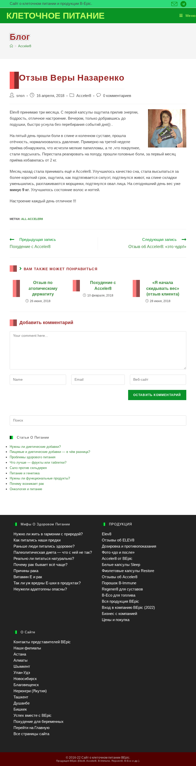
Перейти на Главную (32, 727)
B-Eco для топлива (118, 595)
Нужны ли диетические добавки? (35, 447)
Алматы (21, 660)
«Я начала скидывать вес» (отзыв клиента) (162, 288)
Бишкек (20, 709)
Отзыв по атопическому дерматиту (43, 288)
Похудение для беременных (39, 721)
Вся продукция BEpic (120, 601)
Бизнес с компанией (119, 613)
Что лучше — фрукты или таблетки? (38, 462)
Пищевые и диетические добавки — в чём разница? (50, 452)
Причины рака (26, 571)
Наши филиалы (27, 648)
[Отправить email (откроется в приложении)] (174, 4)
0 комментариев (117, 96)
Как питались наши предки (37, 540)
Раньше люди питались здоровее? (44, 546)
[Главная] (11, 46)
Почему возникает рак (27, 484)
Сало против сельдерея (28, 468)
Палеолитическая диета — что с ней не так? (53, 552)
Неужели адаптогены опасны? (40, 589)
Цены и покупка (115, 619)
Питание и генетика (25, 473)
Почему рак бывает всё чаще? (40, 564)
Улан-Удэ (22, 672)
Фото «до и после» (118, 552)
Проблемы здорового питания (32, 457)
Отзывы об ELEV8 (118, 540)
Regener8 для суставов (122, 589)
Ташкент (21, 697)
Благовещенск (26, 685)
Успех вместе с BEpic (33, 715)
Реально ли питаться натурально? (44, 558)
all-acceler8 (32, 218)
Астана (20, 654)
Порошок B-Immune (119, 583)
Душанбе (22, 703)
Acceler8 (83, 96)
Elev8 (106, 534)
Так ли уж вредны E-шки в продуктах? (47, 583)
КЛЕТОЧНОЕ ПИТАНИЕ (55, 15)
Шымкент (22, 666)
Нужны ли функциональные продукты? (40, 478)
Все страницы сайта (31, 734)
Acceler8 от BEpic (117, 558)
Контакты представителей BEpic (42, 642)
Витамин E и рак (28, 577)
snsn (20, 96)
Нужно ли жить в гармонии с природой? (48, 534)
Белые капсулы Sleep (121, 564)
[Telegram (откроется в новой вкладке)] (182, 4)
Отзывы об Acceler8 (119, 577)
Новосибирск (25, 678)
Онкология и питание (26, 489)
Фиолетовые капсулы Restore (128, 571)
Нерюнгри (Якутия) (30, 691)
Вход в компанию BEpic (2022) (128, 607)
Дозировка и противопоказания (129, 546)
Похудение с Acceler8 (103, 285)
